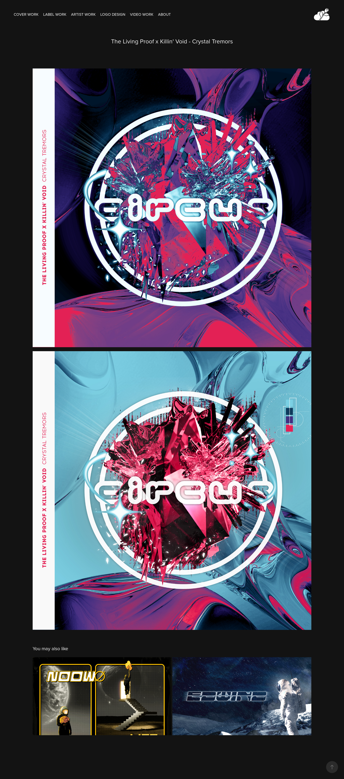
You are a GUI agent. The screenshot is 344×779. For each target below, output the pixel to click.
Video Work (141, 14)
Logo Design (112, 14)
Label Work (54, 14)
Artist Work (83, 14)
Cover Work (26, 14)
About (164, 14)
